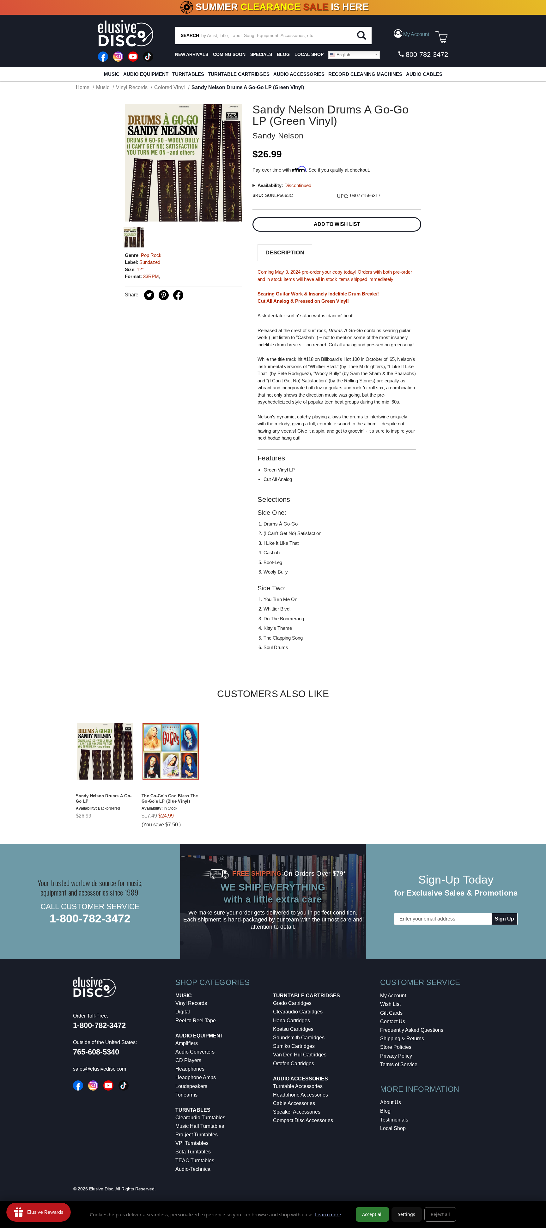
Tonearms (186, 1094)
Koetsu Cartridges (293, 1029)
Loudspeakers (191, 1086)
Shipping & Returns (402, 1038)
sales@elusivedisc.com (99, 1069)
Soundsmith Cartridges (299, 1037)
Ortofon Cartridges (293, 1063)
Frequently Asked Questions (411, 1030)
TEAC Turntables (194, 1160)
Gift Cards (391, 1013)
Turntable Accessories (298, 1086)
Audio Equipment (145, 74)
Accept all (372, 1214)
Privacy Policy (396, 1056)
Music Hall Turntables (199, 1126)
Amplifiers (186, 1043)
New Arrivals (191, 54)
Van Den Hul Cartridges (299, 1054)
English (342, 54)
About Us (390, 1102)
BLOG (283, 54)
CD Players (188, 1060)
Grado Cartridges (292, 1003)
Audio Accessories (299, 74)
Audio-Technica (192, 1169)
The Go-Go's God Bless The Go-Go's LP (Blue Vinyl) (170, 798)
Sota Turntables (193, 1151)
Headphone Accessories (300, 1094)
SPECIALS (261, 54)
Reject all (440, 1214)
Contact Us (392, 1021)
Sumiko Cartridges (294, 1046)
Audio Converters (195, 1052)
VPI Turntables (192, 1143)
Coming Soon (229, 54)
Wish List (390, 1004)
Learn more (328, 1214)
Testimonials (394, 1119)
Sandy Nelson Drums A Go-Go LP (103, 798)
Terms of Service (398, 1064)
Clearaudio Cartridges (298, 1011)
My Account (393, 995)
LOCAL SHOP (309, 54)
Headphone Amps (195, 1077)
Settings (406, 1214)
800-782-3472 (426, 54)
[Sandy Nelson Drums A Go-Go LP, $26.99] (105, 751)
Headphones (189, 1069)
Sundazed (149, 262)
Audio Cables (424, 74)
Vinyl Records (191, 1003)
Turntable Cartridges (239, 74)
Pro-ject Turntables (196, 1134)
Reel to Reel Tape (195, 1020)
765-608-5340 (96, 1052)
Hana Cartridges (291, 1020)
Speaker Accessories (296, 1112)
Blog (385, 1111)
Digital (182, 1011)
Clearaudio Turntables (200, 1117)
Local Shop (393, 1128)
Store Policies (395, 1047)
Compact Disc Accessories (303, 1120)
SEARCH (190, 35)
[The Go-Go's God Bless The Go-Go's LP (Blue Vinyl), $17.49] (171, 751)
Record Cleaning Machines (365, 74)
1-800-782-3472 (90, 918)
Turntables (188, 74)
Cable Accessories (294, 1103)
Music (111, 74)
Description (284, 252)
